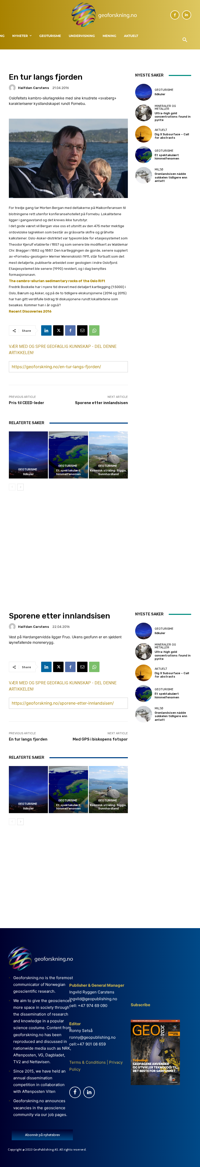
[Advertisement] (68, 539)
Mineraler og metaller (165, 107)
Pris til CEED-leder (26, 402)
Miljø (159, 169)
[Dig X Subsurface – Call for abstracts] (143, 134)
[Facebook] (174, 15)
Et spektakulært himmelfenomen (68, 472)
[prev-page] (12, 487)
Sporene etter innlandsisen (101, 402)
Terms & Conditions (87, 1062)
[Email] (82, 330)
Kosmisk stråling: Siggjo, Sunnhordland (108, 472)
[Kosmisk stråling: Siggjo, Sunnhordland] (108, 455)
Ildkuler (28, 474)
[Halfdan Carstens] (13, 87)
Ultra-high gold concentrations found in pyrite (173, 117)
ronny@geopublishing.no (92, 1037)
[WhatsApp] (94, 330)
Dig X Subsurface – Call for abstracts (172, 136)
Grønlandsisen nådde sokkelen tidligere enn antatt (171, 177)
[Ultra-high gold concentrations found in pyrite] (143, 113)
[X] (58, 330)
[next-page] (20, 487)
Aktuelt (161, 130)
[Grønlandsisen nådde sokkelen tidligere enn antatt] (143, 175)
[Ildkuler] (28, 455)
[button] (185, 40)
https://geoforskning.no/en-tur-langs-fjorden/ (56, 366)
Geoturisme (27, 469)
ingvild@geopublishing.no (93, 998)
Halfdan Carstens (33, 88)
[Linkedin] (186, 15)
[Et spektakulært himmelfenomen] (68, 455)
